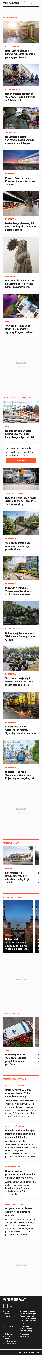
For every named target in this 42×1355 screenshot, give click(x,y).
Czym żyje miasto (11, 843)
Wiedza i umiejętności (13, 897)
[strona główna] (11, 3)
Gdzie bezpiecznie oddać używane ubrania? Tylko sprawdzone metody (18, 1093)
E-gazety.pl (9, 1336)
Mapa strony (24, 1334)
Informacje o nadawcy (28, 1318)
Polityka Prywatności (27, 1311)
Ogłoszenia (9, 1326)
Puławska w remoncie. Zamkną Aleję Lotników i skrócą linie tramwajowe (18, 591)
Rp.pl (22, 1324)
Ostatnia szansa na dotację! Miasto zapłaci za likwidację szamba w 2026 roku (20, 1134)
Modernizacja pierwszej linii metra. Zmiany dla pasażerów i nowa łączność (20, 226)
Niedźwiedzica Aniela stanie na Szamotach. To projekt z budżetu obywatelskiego (20, 284)
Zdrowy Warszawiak (12, 1014)
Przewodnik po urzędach (14, 1079)
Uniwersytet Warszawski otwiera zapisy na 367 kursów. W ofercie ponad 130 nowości (16, 946)
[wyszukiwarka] (31, 3)
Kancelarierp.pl (10, 1343)
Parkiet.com (24, 1326)
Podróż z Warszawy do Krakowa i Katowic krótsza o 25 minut (20, 181)
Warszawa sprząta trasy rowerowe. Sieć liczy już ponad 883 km (18, 546)
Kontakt (7, 1314)
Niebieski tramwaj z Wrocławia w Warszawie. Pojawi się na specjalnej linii (20, 775)
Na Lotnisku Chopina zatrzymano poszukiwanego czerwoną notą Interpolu (19, 140)
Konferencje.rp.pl (26, 1331)
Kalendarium (24, 1336)
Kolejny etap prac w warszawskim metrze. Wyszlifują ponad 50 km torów (21, 730)
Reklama (8, 1324)
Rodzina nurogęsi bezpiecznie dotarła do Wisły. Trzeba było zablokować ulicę (20, 501)
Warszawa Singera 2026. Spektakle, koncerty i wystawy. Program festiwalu (19, 329)
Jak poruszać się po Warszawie (17, 398)
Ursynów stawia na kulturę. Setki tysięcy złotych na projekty (19, 1212)
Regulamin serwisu (27, 1316)
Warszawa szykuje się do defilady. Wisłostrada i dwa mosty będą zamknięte (19, 681)
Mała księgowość (11, 1341)
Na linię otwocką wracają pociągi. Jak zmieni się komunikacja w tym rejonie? (19, 434)
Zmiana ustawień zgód (28, 1314)
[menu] (37, 3)
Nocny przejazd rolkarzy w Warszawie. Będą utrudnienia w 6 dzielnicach (20, 97)
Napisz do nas (10, 1316)
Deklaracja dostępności (28, 1320)
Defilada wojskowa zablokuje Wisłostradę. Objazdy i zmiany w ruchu (21, 636)
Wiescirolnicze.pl (26, 1328)
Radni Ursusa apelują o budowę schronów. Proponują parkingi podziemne (20, 54)
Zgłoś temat (21, 460)
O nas (7, 1311)
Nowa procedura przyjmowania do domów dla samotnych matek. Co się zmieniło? (20, 1174)
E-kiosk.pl (8, 1334)
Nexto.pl (8, 1339)
